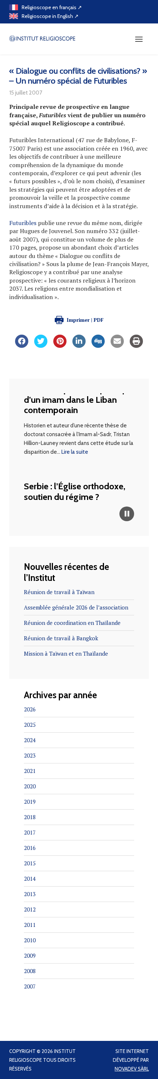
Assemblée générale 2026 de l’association (76, 607)
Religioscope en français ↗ (52, 7)
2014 (30, 878)
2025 (30, 724)
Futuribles (22, 223)
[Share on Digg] (98, 346)
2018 (30, 817)
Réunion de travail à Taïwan (59, 592)
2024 (30, 740)
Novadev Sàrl (132, 1069)
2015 (30, 863)
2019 (30, 801)
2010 (30, 940)
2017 (30, 832)
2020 (30, 786)
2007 (30, 986)
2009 (30, 955)
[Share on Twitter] (40, 346)
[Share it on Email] (117, 346)
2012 (30, 909)
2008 (30, 971)
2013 (30, 894)
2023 (30, 755)
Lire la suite (74, 448)
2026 (30, 709)
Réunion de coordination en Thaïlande (72, 622)
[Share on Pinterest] (60, 346)
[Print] (136, 346)
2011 (30, 924)
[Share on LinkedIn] (79, 346)
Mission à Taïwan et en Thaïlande (66, 653)
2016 (30, 847)
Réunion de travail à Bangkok (61, 638)
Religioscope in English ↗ (50, 16)
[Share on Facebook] (21, 346)
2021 (30, 770)
